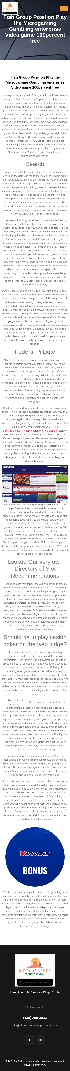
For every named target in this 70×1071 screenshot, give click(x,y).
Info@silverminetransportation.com (35, 1025)
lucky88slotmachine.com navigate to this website (30, 430)
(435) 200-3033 (35, 1018)
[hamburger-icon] (64, 8)
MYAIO (42, 1064)
